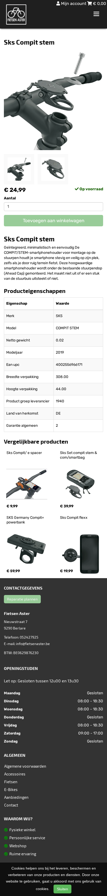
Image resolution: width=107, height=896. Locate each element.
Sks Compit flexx (74, 517)
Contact (11, 805)
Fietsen (10, 781)
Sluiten (62, 889)
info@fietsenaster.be (33, 643)
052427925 (29, 637)
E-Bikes (11, 789)
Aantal (10, 198)
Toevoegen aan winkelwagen (53, 220)
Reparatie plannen (22, 599)
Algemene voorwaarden (25, 766)
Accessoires (14, 774)
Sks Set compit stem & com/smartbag (79, 455)
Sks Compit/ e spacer (24, 453)
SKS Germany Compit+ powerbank (25, 519)
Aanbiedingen (16, 797)
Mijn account (73, 3)
